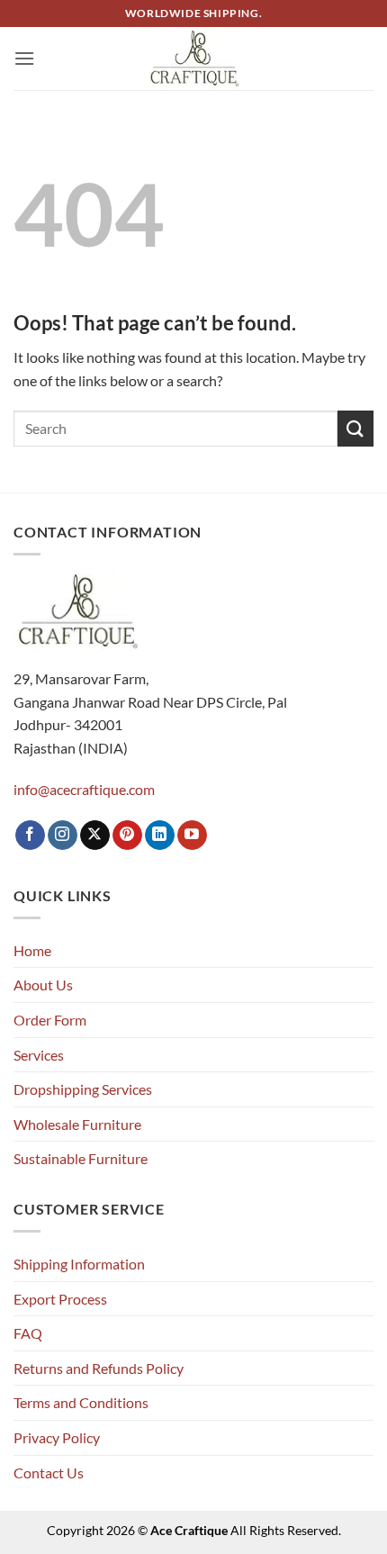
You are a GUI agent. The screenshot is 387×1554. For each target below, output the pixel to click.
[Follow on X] (95, 835)
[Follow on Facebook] (30, 835)
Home (32, 950)
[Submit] (356, 428)
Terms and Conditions (81, 1402)
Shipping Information (79, 1263)
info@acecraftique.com (84, 789)
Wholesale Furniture (77, 1124)
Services (39, 1054)
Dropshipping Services (83, 1089)
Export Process (60, 1298)
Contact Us (49, 1472)
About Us (43, 984)
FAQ (28, 1333)
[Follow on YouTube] (192, 835)
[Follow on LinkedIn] (160, 835)
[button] (24, 58)
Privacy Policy (57, 1437)
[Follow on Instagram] (62, 835)
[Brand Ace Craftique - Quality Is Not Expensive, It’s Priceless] (194, 58)
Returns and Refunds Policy (99, 1368)
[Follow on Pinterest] (127, 835)
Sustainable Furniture (81, 1158)
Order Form (50, 1019)
